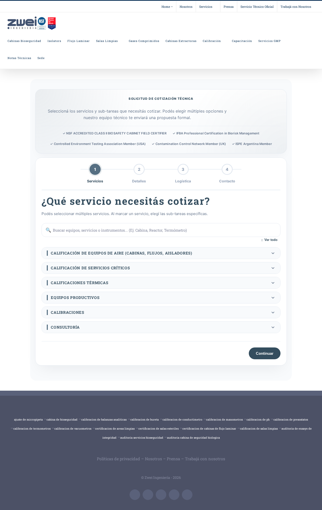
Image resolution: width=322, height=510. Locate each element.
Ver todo (269, 240)
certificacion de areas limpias (115, 428)
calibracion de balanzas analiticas (104, 419)
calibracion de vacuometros (72, 428)
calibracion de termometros (32, 428)
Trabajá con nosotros (205, 458)
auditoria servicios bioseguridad (141, 437)
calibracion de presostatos (290, 419)
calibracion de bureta (144, 419)
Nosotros (153, 458)
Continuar (264, 353)
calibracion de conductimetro (182, 419)
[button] (161, 253)
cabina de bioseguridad (62, 419)
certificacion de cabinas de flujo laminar (209, 428)
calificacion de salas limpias (259, 428)
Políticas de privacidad (118, 458)
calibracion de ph (258, 419)
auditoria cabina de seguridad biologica (193, 437)
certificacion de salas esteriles (158, 428)
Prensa (173, 458)
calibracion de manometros (224, 419)
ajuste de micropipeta (28, 419)
